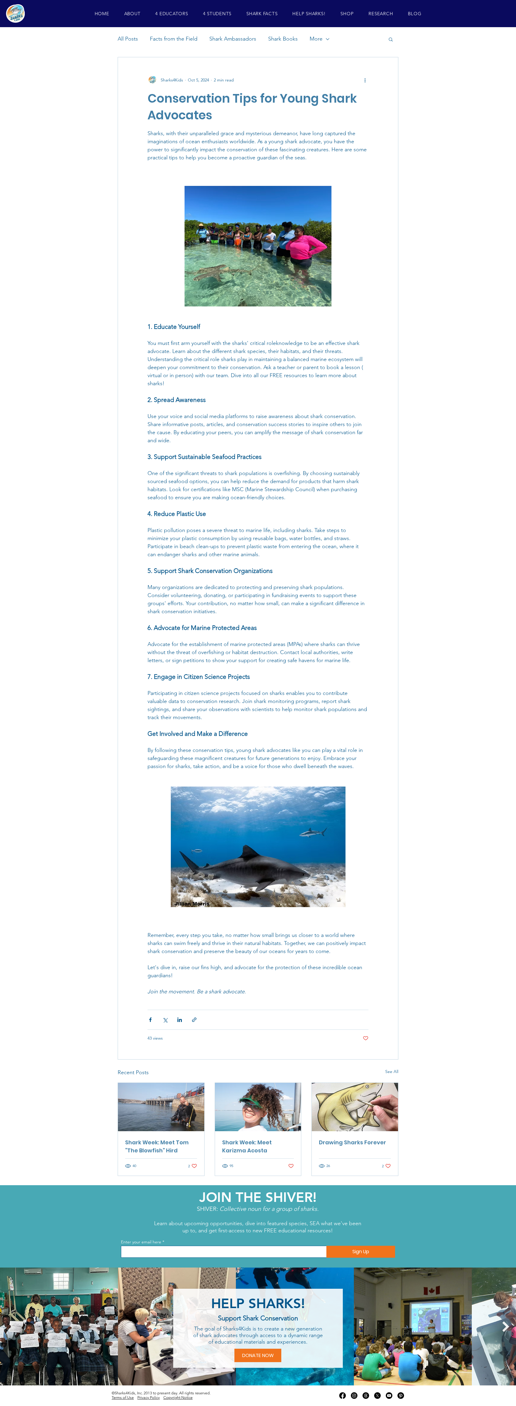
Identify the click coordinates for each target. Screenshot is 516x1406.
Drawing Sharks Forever (352, 1142)
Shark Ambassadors (232, 39)
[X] (377, 1395)
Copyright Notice (178, 1397)
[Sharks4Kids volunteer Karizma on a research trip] (258, 1107)
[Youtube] (389, 1395)
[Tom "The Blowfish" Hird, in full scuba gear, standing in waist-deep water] (161, 1107)
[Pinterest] (400, 1395)
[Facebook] (342, 1395)
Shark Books (283, 39)
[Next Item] (505, 1326)
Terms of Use (123, 1397)
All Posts (128, 39)
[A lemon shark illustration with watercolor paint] (355, 1107)
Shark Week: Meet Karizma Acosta (247, 1146)
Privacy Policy (148, 1397)
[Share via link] (194, 1020)
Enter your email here (141, 1242)
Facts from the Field (173, 39)
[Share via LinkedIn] (179, 1020)
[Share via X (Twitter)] (165, 1020)
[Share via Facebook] (150, 1020)
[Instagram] (354, 1395)
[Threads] (366, 1395)
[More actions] (364, 80)
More (316, 39)
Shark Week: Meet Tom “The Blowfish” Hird (157, 1146)
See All (391, 1071)
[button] (132, 13)
